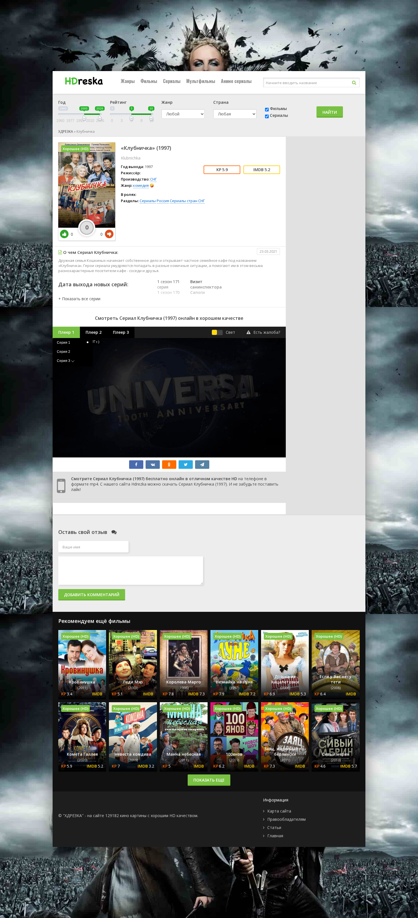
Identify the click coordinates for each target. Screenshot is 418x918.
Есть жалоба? (266, 332)
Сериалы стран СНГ (187, 200)
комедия (141, 185)
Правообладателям (286, 819)
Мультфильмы (200, 81)
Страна (221, 102)
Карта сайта (279, 811)
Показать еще (209, 780)
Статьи (274, 827)
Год (62, 102)
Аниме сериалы (236, 81)
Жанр (167, 102)
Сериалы (172, 81)
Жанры (128, 81)
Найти (329, 112)
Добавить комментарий (91, 594)
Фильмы (148, 81)
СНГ (153, 179)
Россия (163, 200)
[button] (79, 298)
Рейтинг (118, 102)
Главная (275, 835)
